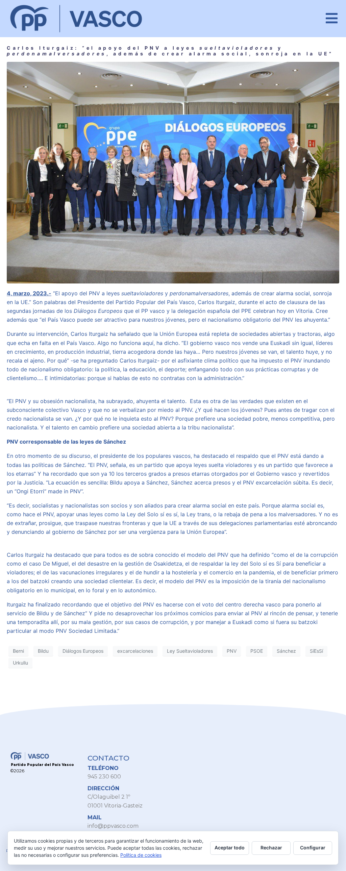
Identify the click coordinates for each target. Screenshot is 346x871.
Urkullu (20, 663)
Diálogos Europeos (83, 651)
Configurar (312, 847)
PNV (232, 651)
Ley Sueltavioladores (190, 651)
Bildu (43, 651)
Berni (18, 651)
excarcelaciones (135, 651)
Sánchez (286, 651)
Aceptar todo (230, 847)
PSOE (256, 651)
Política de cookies (141, 855)
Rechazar (271, 847)
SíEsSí (316, 651)
